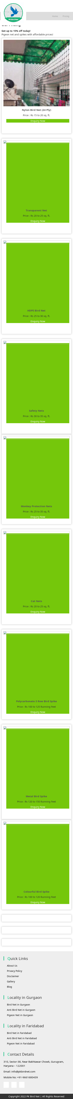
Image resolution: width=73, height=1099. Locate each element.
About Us (12, 965)
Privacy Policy (14, 971)
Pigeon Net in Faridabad (21, 1043)
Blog (9, 986)
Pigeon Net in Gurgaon (20, 1015)
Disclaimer (13, 976)
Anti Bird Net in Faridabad (22, 1038)
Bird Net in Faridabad (19, 1033)
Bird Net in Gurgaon (18, 1004)
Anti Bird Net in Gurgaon (21, 1009)
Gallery (11, 981)
